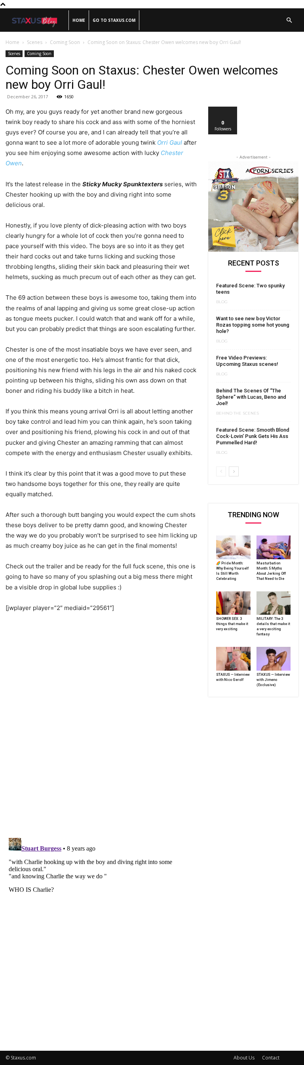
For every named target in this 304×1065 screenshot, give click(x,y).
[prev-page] (221, 471)
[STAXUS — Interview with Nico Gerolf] (233, 659)
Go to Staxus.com (114, 20)
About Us (244, 1057)
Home (78, 20)
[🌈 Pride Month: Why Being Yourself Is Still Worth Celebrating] (233, 547)
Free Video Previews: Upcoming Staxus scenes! (247, 361)
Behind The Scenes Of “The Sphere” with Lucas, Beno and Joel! (251, 397)
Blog (222, 302)
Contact (270, 1057)
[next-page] (234, 471)
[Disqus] (101, 729)
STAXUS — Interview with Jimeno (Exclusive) (273, 680)
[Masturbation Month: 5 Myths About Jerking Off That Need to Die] (273, 547)
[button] (288, 20)
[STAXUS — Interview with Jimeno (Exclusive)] (273, 659)
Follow (223, 110)
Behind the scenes (237, 413)
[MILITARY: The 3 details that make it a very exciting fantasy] (273, 603)
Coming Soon (65, 42)
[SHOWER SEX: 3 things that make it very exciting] (233, 603)
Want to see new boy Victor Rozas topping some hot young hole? (252, 324)
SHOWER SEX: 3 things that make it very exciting (232, 624)
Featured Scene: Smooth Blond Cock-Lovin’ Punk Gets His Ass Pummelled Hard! (252, 436)
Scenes (34, 42)
